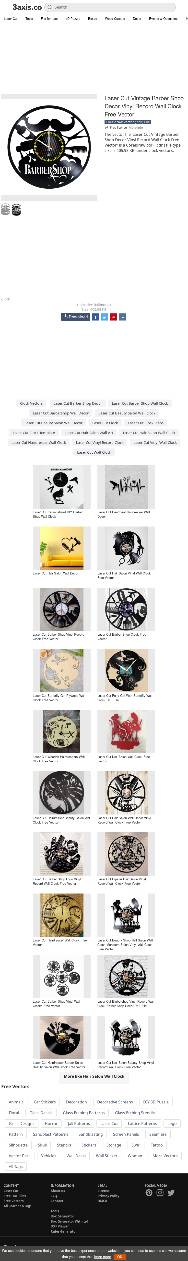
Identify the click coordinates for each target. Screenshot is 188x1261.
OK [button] (119, 1256)
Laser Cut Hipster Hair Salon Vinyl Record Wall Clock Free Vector (121, 881)
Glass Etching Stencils (135, 1112)
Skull (42, 1145)
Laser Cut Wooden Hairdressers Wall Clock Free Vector (59, 758)
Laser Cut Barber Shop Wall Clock (140, 403)
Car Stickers (45, 1102)
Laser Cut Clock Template (34, 432)
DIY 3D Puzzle (156, 1102)
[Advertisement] (94, 58)
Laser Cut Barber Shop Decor (77, 403)
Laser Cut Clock (105, 422)
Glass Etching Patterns (84, 1112)
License (104, 1191)
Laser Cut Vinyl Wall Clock (155, 442)
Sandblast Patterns (50, 1134)
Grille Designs (22, 1123)
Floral (14, 1112)
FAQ (54, 1196)
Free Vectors (14, 1201)
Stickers (89, 1145)
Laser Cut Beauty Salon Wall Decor (53, 422)
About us (58, 1191)
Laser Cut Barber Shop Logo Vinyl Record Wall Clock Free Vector (57, 881)
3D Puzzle (73, 18)
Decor (137, 18)
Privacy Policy (108, 1196)
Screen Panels (126, 1134)
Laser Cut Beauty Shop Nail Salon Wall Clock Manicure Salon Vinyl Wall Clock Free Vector (125, 944)
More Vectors (165, 1155)
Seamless (158, 1134)
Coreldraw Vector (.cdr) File (128, 122)
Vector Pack (20, 1155)
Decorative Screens (115, 1102)
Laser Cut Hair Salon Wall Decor (55, 573)
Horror (51, 1123)
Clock (5, 299)
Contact (57, 1201)
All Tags (16, 1166)
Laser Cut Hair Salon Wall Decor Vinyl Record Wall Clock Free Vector (124, 820)
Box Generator (62, 1216)
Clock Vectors (31, 403)
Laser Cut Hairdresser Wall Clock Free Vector (60, 942)
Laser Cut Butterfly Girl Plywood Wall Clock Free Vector (59, 697)
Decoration (76, 1102)
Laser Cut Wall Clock (94, 452)
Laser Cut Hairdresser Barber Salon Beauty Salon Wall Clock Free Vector (59, 1064)
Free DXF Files (15, 1196)
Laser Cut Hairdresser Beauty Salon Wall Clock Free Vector (62, 820)
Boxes (92, 18)
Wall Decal (76, 1155)
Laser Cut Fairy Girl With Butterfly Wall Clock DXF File (124, 697)
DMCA (102, 1201)
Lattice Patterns (142, 1123)
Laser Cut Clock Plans (146, 422)
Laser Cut (11, 18)
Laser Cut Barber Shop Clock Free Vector (121, 636)
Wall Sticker (107, 1155)
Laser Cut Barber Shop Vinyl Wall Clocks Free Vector (56, 1003)
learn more (102, 1256)
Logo (172, 1123)
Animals (16, 1102)
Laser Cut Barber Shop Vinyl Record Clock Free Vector (58, 636)
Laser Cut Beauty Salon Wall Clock (126, 413)
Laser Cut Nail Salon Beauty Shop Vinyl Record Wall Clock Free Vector (125, 1064)
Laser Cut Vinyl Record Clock (100, 442)
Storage (113, 1145)
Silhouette (18, 1145)
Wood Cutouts (115, 18)
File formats (49, 18)
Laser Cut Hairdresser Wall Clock (39, 442)
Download (78, 317)
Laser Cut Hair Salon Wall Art (89, 432)
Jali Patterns (79, 1123)
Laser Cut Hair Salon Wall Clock (149, 432)
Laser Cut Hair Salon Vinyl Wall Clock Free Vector (124, 575)
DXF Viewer (60, 1226)
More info (136, 127)
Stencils (64, 1145)
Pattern (16, 1134)
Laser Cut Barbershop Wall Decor (61, 413)
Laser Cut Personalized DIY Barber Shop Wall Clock (57, 514)
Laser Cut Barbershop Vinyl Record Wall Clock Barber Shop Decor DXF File (125, 1003)
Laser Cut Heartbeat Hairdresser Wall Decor (123, 514)
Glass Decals (41, 1112)
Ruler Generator (64, 1231)
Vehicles (48, 1155)
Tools (29, 18)
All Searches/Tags (17, 1206)
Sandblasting (91, 1134)
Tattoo (157, 1145)
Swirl (136, 1145)
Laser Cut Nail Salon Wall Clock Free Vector (123, 758)
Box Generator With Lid (69, 1221)
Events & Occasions (163, 18)
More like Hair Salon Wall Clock (94, 1076)
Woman (135, 1155)
